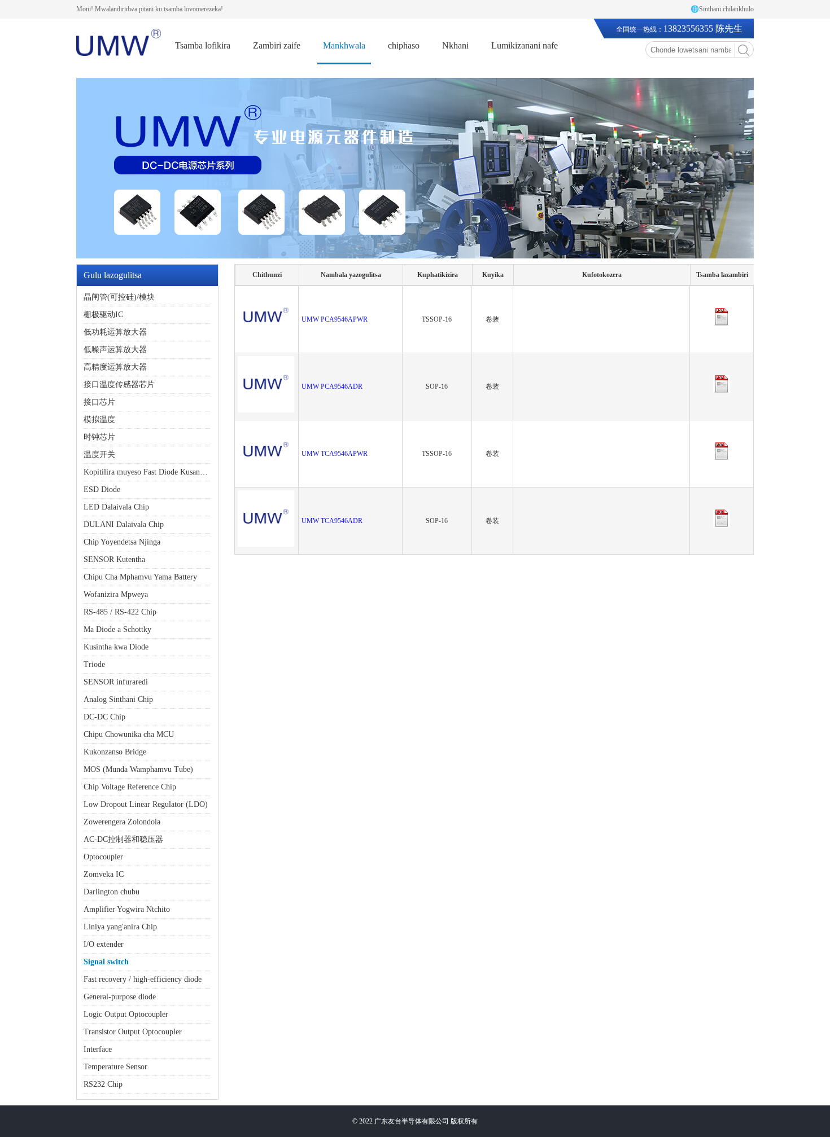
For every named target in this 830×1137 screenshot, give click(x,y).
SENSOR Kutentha (114, 559)
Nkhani (455, 45)
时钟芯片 (99, 437)
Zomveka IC (104, 874)
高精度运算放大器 (115, 367)
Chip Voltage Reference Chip (130, 787)
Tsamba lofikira (202, 45)
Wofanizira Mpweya (116, 594)
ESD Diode (102, 489)
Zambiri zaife (276, 45)
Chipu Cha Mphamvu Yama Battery (140, 577)
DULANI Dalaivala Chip (124, 524)
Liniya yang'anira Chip (120, 927)
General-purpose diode (120, 997)
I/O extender (104, 944)
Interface (98, 1049)
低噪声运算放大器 (115, 349)
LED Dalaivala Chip (116, 507)
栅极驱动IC (103, 314)
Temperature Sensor (115, 1067)
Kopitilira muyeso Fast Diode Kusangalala (151, 472)
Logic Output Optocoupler (126, 1014)
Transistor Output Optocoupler (133, 1032)
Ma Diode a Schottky (117, 629)
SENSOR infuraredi (116, 682)
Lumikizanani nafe (524, 45)
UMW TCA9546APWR (335, 454)
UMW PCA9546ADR (332, 386)
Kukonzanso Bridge (115, 752)
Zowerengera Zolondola (122, 822)
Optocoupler (103, 857)
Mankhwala (344, 45)
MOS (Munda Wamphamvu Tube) (138, 769)
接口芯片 (99, 402)
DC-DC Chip (104, 717)
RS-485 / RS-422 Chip (120, 612)
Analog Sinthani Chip (118, 699)
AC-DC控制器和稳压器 (123, 839)
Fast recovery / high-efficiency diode (143, 979)
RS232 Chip (103, 1084)
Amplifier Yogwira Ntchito (127, 909)
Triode (94, 664)
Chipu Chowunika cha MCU (129, 734)
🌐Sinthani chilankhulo (722, 9)
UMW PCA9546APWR (335, 319)
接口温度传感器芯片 (119, 384)
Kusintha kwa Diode (116, 647)
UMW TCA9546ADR (332, 521)
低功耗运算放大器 (115, 332)
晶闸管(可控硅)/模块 (119, 297)
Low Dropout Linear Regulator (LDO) (146, 804)
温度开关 (99, 454)
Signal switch (106, 962)
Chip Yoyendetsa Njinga (122, 542)
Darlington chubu (111, 892)
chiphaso (404, 45)
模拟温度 (99, 419)
